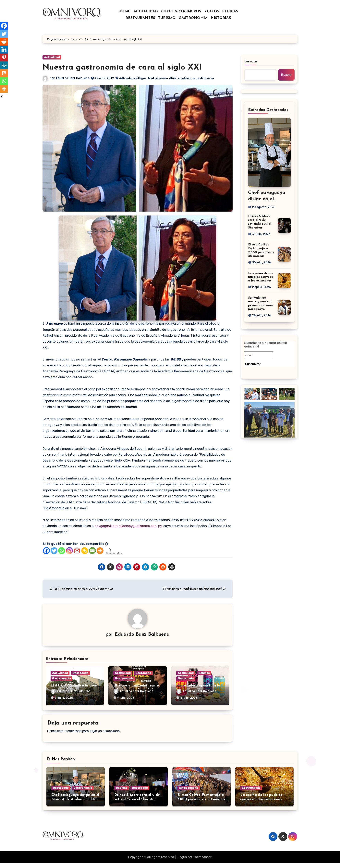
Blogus (181, 857)
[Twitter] (54, 550)
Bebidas (204, 673)
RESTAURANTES (140, 18)
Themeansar (202, 857)
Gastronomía (61, 678)
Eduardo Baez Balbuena (72, 78)
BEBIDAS (230, 11)
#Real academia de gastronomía (191, 78)
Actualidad (52, 57)
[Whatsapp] (61, 550)
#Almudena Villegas (132, 78)
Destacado (80, 673)
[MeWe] (4, 65)
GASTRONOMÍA (193, 18)
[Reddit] (4, 42)
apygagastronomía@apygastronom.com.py (128, 526)
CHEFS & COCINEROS (181, 11)
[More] (100, 550)
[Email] (92, 550)
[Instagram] (69, 550)
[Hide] (1, 96)
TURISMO (167, 18)
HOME (124, 11)
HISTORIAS (221, 18)
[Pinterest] (4, 57)
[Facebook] (46, 550)
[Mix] (4, 73)
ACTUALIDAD (146, 11)
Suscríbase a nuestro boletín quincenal (265, 344)
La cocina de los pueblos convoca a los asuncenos (260, 277)
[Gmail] (77, 550)
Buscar (251, 61)
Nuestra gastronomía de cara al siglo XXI (122, 68)
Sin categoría (188, 788)
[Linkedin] (4, 49)
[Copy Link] (84, 550)
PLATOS (211, 11)
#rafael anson (158, 78)
